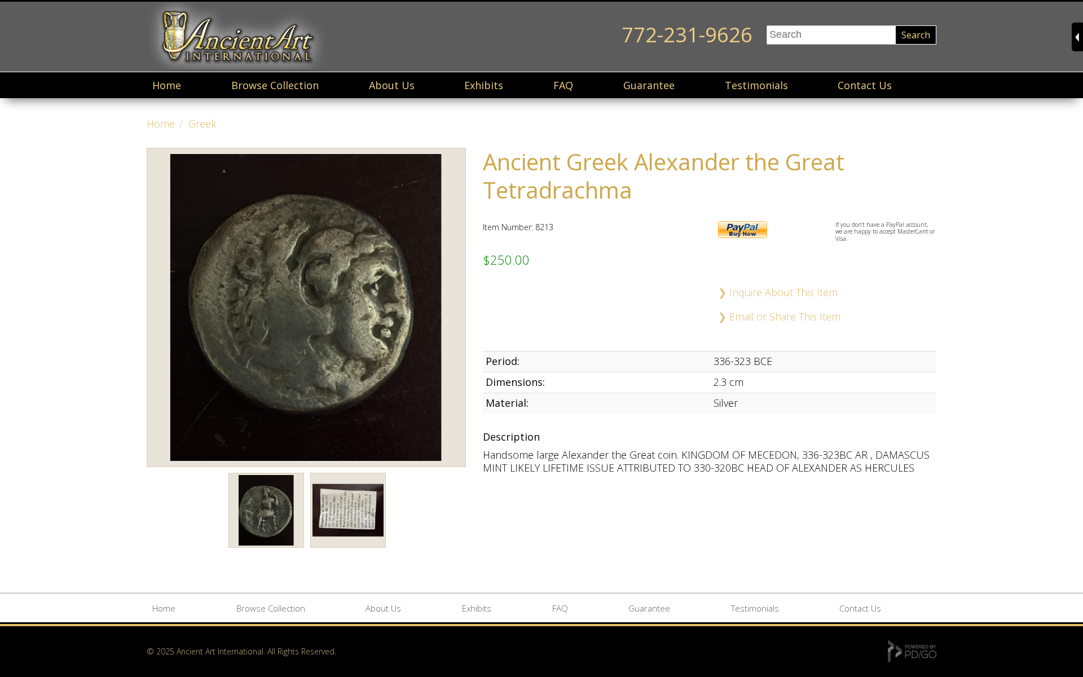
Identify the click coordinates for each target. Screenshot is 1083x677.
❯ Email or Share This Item (779, 316)
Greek (202, 123)
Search (915, 35)
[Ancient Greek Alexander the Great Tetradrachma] (266, 549)
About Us (392, 85)
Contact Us (865, 85)
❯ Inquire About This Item (778, 292)
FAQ (563, 85)
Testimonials (756, 85)
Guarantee (649, 85)
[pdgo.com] (912, 659)
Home (166, 85)
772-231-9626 (687, 35)
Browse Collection (275, 85)
